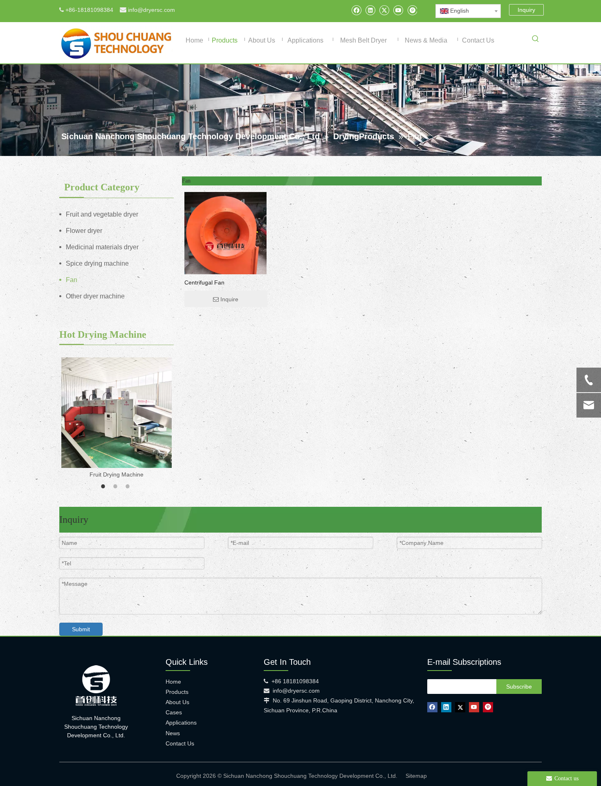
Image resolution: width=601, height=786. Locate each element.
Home (173, 681)
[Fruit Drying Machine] (116, 412)
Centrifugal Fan (204, 282)
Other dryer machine (95, 296)
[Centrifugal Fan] (225, 246)
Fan (71, 279)
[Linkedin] (370, 10)
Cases (174, 712)
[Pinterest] (412, 10)
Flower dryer (84, 230)
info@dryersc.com (151, 10)
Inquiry (526, 10)
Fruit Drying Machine (117, 474)
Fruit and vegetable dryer (102, 214)
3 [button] (129, 486)
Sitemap (416, 775)
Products (177, 692)
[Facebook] (356, 10)
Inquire (229, 299)
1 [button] (104, 486)
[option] (116, 418)
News (173, 733)
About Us (177, 702)
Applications (181, 722)
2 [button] (116, 486)
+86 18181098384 (295, 681)
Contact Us (180, 743)
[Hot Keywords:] (535, 40)
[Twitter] (384, 10)
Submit (81, 629)
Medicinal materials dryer (102, 247)
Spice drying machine (97, 263)
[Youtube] (398, 10)
